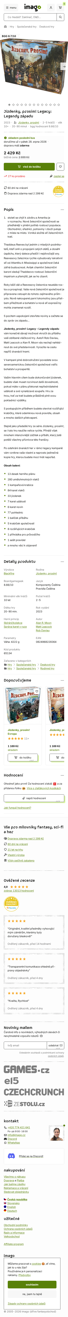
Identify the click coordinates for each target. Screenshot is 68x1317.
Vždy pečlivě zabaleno (21, 860)
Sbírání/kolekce (13, 622)
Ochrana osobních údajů (18, 1228)
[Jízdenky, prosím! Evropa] (23, 726)
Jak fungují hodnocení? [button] (17, 807)
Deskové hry (46, 26)
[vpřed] (64, 66)
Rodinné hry (47, 668)
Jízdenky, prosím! (28, 122)
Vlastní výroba (16, 855)
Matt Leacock (44, 626)
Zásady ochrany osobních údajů (26, 1303)
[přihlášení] (51, 7)
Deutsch (12, 1210)
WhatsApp (14, 1142)
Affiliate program (14, 1243)
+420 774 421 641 (19, 1127)
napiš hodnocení (36, 798)
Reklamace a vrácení (16, 1187)
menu (13, 7)
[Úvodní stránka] (5, 26)
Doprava (9, 1180)
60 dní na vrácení (18, 844)
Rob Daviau (42, 630)
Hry (12, 26)
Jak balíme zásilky (14, 1184)
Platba (20, 1180)
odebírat (54, 1045)
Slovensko (13, 1203)
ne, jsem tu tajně (32, 1294)
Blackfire (9, 573)
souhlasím (32, 1284)
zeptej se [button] (59, 176)
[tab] (9, 105)
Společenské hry (27, 26)
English (11, 1206)
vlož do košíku (32, 166)
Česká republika (17, 1199)
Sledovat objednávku (16, 1191)
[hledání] (60, 17)
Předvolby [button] (25, 1275)
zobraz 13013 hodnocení (19, 890)
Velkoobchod (12, 1236)
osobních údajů (56, 1056)
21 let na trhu (15, 849)
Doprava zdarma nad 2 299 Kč (26, 838)
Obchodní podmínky (16, 1224)
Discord (12, 1138)
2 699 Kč (24, 157)
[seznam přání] (60, 166)
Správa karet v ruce (15, 626)
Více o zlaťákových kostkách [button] (44, 788)
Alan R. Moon (43, 622)
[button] (34, 210)
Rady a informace (14, 1232)
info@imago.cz (16, 1135)
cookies (36, 1263)
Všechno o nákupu (14, 1176)
